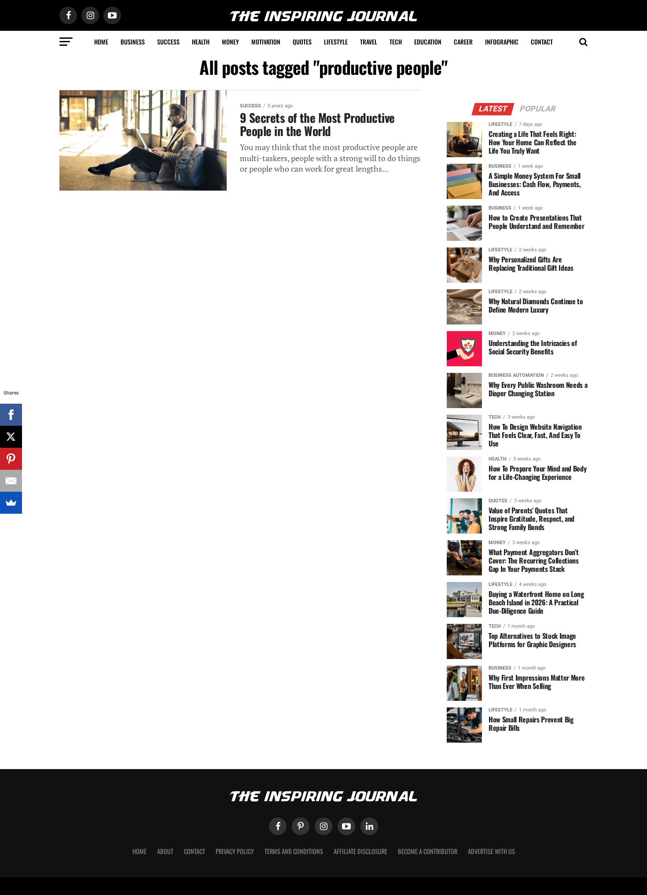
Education (427, 41)
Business (133, 41)
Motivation (265, 41)
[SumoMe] (11, 503)
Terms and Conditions (294, 851)
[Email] (11, 481)
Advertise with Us (491, 851)
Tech (396, 41)
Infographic (501, 41)
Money (230, 41)
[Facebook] (11, 415)
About (165, 851)
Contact (542, 41)
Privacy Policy (235, 851)
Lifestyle (336, 41)
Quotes (302, 41)
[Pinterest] (11, 459)
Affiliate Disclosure (360, 851)
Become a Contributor (427, 851)
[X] (11, 437)
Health (201, 41)
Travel (368, 41)
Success (168, 41)
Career (463, 41)
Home (101, 41)
